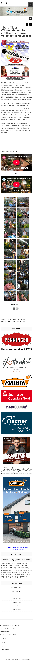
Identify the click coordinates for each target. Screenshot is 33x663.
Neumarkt (4, 321)
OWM (9, 321)
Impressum (4, 646)
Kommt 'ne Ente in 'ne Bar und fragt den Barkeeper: (16, 560)
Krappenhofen (21, 319)
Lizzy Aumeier (16, 591)
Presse (2, 642)
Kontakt (3, 639)
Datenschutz (4, 649)
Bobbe (16, 595)
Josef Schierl (12, 319)
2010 (5, 319)
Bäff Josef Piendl (16, 609)
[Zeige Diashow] (16, 304)
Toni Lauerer (16, 598)
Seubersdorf (15, 321)
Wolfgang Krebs (16, 587)
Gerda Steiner (16, 602)
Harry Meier (16, 606)
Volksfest (22, 321)
